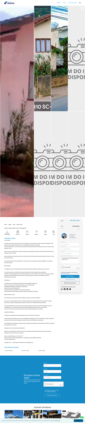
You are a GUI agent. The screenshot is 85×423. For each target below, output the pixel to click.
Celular (62, 251)
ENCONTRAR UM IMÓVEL (52, 395)
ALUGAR (64, 2)
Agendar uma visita (70, 279)
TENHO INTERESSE (70, 276)
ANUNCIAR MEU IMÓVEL (72, 2)
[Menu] (80, 3)
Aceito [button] (78, 420)
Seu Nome (45, 363)
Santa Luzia (19, 224)
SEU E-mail (63, 246)
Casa (14, 224)
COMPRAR (58, 2)
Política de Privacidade (65, 273)
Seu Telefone (46, 375)
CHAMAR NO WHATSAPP (70, 283)
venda (9, 224)
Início (5, 224)
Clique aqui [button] (57, 420)
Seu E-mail (45, 369)
